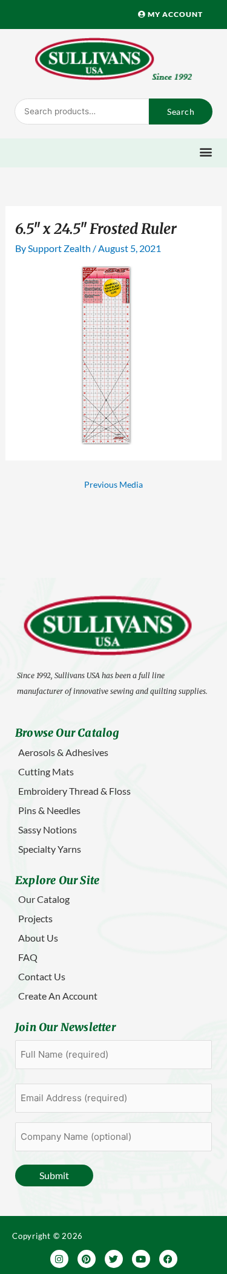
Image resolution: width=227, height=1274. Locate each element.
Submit (54, 1175)
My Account (174, 14)
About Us (38, 937)
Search (180, 111)
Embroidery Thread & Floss (74, 791)
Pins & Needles (49, 810)
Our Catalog (44, 899)
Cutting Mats (46, 771)
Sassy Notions (47, 829)
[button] (205, 151)
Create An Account (57, 995)
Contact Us (41, 976)
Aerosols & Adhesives (63, 752)
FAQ (28, 957)
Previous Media (113, 484)
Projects (35, 918)
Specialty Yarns (49, 849)
